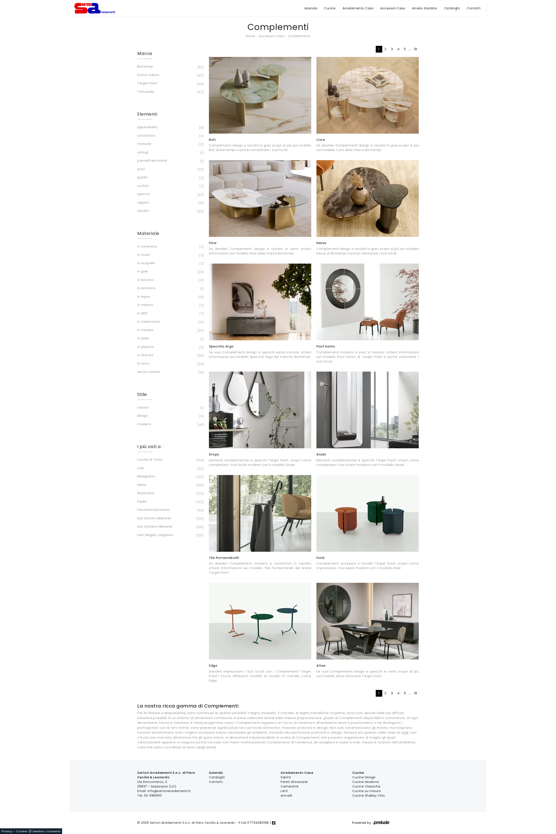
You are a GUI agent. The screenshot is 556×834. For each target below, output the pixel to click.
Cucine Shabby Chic (368, 795)
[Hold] (367, 513)
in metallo (169, 330)
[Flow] (260, 198)
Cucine (330, 8)
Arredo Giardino (424, 8)
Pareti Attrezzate (294, 782)
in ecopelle (169, 263)
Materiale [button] (148, 233)
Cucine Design (364, 777)
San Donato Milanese (169, 518)
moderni (169, 424)
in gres (169, 271)
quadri (169, 177)
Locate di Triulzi (169, 459)
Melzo (169, 485)
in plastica (169, 347)
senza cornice (169, 372)
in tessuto (169, 355)
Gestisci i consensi (47, 831)
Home (250, 36)
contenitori (169, 135)
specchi (169, 194)
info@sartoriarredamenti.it (169, 791)
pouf (169, 169)
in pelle (169, 338)
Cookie (21, 831)
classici (169, 407)
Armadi (286, 795)
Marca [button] (144, 53)
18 (415, 49)
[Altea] (367, 621)
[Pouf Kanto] (367, 302)
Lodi (169, 468)
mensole (169, 144)
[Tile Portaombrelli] (260, 513)
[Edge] (260, 621)
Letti (284, 791)
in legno (169, 296)
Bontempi (169, 66)
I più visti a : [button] (150, 447)
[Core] (367, 95)
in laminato (169, 288)
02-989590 (153, 795)
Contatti (473, 8)
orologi (169, 152)
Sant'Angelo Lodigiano (169, 535)
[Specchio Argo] (260, 302)
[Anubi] (367, 410)
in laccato (169, 280)
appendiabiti (169, 127)
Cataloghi (452, 8)
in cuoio (169, 255)
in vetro (169, 363)
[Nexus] (367, 198)
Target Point (169, 83)
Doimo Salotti (169, 75)
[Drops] (260, 410)
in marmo (169, 305)
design (169, 416)
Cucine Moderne (365, 782)
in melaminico (169, 321)
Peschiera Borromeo (169, 510)
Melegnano (169, 476)
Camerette (290, 786)
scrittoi (169, 186)
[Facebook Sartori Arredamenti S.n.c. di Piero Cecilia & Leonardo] (274, 823)
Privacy (7, 831)
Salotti (286, 777)
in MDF (169, 313)
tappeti (169, 202)
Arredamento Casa (358, 8)
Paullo (169, 501)
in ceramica (169, 246)
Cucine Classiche (366, 786)
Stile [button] (142, 394)
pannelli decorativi (169, 160)
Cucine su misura (366, 791)
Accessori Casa (392, 8)
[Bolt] (260, 95)
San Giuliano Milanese (169, 526)
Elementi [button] (147, 114)
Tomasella (169, 92)
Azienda (310, 8)
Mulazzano (169, 493)
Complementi (299, 36)
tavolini (169, 211)
